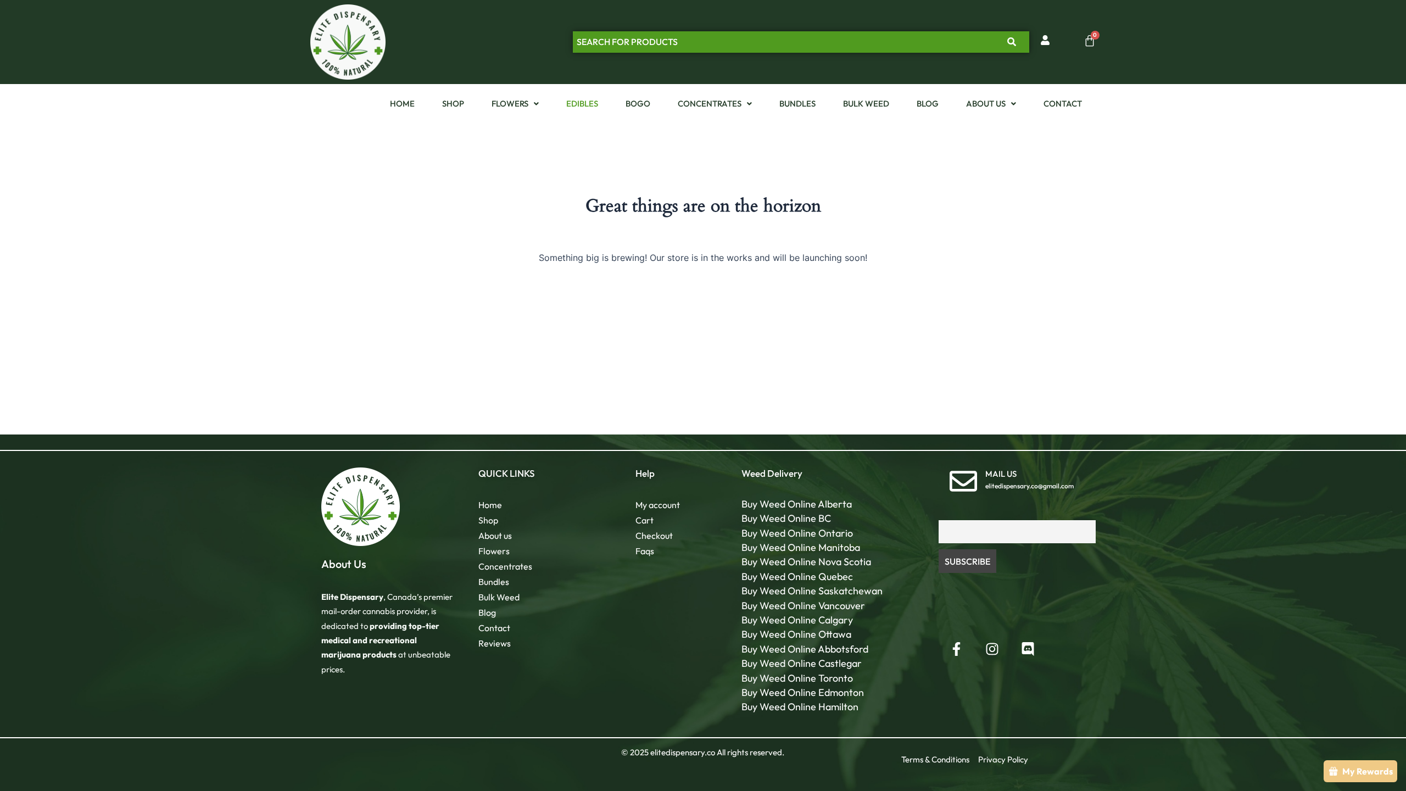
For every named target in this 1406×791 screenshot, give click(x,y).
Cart (644, 520)
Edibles (582, 103)
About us (986, 103)
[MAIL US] (963, 481)
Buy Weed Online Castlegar (801, 663)
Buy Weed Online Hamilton (799, 706)
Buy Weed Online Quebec (797, 576)
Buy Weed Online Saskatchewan (812, 590)
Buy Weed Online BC (786, 518)
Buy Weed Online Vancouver (803, 605)
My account (657, 504)
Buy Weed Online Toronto (797, 678)
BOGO (638, 103)
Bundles (797, 103)
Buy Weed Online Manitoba (800, 547)
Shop (453, 103)
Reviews (494, 643)
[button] (515, 103)
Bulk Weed (866, 103)
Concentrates (709, 103)
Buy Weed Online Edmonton (802, 692)
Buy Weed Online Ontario (797, 533)
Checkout (654, 535)
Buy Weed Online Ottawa (796, 634)
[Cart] (1090, 41)
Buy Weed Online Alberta (796, 504)
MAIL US (1001, 474)
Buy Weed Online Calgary (797, 620)
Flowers (510, 103)
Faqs (644, 550)
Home (402, 103)
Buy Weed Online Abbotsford (804, 649)
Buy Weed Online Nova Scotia (806, 561)
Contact (1063, 103)
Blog (928, 103)
